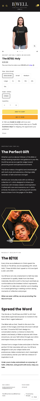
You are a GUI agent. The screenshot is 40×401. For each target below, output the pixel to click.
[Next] (37, 51)
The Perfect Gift (15, 152)
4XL (32, 81)
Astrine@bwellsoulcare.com (7, 388)
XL (13, 81)
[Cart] (37, 6)
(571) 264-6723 (24, 387)
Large (6, 81)
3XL (25, 81)
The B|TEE (9, 258)
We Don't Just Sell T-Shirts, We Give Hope (16, 55)
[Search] (6, 6)
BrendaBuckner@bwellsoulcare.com (8, 387)
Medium (26, 76)
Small (17, 76)
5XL (5, 86)
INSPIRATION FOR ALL (10, 146)
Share (4, 133)
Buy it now (20, 117)
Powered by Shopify (29, 395)
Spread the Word (16, 309)
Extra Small (7, 76)
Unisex (6, 96)
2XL (19, 81)
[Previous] (3, 51)
